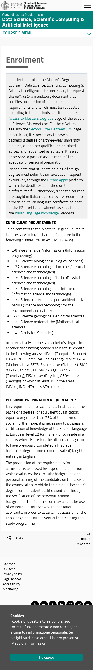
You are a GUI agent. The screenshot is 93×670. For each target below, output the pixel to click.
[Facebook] (53, 605)
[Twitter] (35, 605)
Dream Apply (57, 179)
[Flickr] (88, 605)
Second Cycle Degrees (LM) (50, 129)
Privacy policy (12, 573)
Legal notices (12, 578)
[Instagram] (70, 605)
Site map (9, 563)
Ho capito (46, 657)
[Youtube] (44, 605)
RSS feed (9, 568)
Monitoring (10, 588)
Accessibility (11, 583)
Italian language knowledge (37, 213)
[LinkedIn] (61, 605)
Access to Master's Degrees (31, 118)
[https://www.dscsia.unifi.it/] (25, 5)
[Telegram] (79, 605)
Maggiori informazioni (29, 643)
